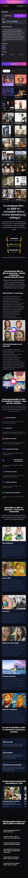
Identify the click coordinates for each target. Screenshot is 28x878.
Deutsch (20, 6)
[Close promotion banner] (26, 1)
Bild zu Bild (8, 15)
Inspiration (6, 71)
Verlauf (13, 71)
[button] (14, 831)
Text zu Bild (20, 15)
